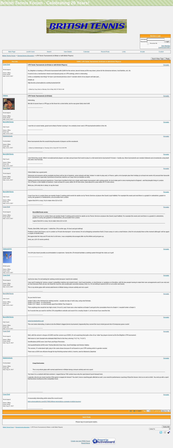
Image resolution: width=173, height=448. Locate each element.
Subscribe (166, 427)
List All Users (30, 52)
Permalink (166, 65)
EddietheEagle (7, 136)
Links (124, 52)
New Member (165, 46)
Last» (140, 411)
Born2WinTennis (8, 122)
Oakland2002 (7, 249)
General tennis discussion (25, 56)
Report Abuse (85, 443)
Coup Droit (6, 64)
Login (167, 41)
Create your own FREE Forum (80, 441)
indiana (5, 95)
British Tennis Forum (8, 56)
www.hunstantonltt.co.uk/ (36, 321)
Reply (168, 59)
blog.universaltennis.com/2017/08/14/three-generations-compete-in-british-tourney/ (54, 401)
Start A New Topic (158, 59)
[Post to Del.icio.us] (169, 432)
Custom (161, 52)
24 (134, 411)
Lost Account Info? (164, 47)
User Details (68, 52)
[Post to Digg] (165, 432)
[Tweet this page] (161, 432)
